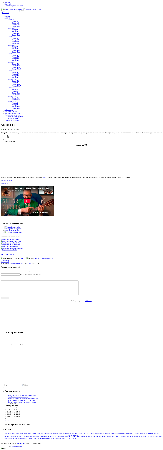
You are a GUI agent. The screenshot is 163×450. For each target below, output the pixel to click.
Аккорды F (11, 70)
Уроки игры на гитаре (12, 120)
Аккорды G (12, 87)
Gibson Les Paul (41, 433)
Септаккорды (19, 232)
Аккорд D (15, 47)
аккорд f (147, 433)
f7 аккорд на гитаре (46, 258)
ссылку (29, 263)
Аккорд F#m (16, 84)
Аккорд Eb (15, 64)
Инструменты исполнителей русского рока (22, 395)
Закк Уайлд (71, 433)
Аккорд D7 (15, 48)
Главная (7, 2)
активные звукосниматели (50, 436)
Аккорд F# (15, 81)
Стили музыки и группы (12, 115)
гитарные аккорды (85, 436)
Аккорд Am (16, 24)
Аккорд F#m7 (16, 86)
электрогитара (70, 438)
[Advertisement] (81, 161)
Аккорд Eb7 (16, 65)
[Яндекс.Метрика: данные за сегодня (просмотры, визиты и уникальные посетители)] (15, 447)
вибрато (73, 435)
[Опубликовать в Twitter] (9, 250)
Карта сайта (8, 4)
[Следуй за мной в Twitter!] (32, 9)
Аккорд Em (15, 58)
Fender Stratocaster (15, 433)
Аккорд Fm (15, 76)
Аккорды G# (12, 96)
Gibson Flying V (31, 433)
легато (15, 438)
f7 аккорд (36, 258)
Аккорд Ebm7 (16, 69)
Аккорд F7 (15, 74)
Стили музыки (13, 118)
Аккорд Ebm (16, 67)
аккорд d (132, 433)
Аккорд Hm (16, 106)
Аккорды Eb (12, 62)
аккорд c (128, 433)
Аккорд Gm (16, 93)
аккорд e (141, 433)
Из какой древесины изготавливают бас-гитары (23, 398)
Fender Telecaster (23, 433)
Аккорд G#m (16, 99)
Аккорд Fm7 (16, 77)
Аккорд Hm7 (16, 108)
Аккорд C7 (15, 40)
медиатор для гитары (22, 438)
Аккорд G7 (15, 91)
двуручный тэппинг (128, 436)
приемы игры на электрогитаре (39, 438)
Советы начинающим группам (99, 433)
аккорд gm (8, 436)
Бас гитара (59, 433)
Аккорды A (12, 19)
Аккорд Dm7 (16, 52)
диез (140, 436)
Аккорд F (15, 72)
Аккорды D (12, 45)
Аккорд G (15, 89)
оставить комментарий (15, 263)
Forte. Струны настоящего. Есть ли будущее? (22, 400)
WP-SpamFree (88, 301)
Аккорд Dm (16, 50)
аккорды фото (37, 436)
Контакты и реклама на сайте (14, 6)
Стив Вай (108, 433)
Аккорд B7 (15, 31)
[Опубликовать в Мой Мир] (10, 246)
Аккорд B (15, 30)
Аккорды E (11, 53)
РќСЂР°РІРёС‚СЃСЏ (7, 254)
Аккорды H (12, 101)
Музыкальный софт (11, 111)
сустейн (52, 438)
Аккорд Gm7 (16, 94)
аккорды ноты (30, 436)
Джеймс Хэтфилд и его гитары (18, 397)
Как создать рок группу (83, 433)
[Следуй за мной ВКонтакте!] (13, 9)
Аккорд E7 (15, 57)
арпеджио (62, 436)
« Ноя (6, 420)
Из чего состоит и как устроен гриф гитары (22, 402)
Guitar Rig (54, 433)
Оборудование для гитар (12, 113)
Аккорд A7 (15, 23)
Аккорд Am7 (16, 26)
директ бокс (144, 436)
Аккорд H (15, 103)
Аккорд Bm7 (16, 35)
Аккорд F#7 (16, 82)
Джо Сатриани (65, 433)
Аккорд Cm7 (16, 43)
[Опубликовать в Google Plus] (10, 243)
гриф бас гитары (110, 436)
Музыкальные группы (15, 116)
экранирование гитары (60, 438)
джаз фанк (136, 436)
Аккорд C (15, 38)
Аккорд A (15, 21)
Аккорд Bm (15, 33)
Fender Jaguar (8, 433)
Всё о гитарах (9, 110)
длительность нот (151, 436)
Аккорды (7, 18)
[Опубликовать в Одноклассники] (12, 248)
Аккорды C (12, 36)
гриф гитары (119, 436)
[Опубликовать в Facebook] (10, 239)
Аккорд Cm (15, 41)
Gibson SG (49, 433)
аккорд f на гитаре (154, 433)
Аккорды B (12, 28)
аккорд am (123, 433)
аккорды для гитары (19, 436)
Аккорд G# (15, 98)
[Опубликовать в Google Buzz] (11, 241)
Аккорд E (15, 55)
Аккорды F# (12, 79)
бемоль (66, 436)
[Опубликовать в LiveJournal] (10, 244)
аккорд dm (137, 433)
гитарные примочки (99, 436)
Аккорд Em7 (16, 60)
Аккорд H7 (15, 105)
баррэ (44, 177)
